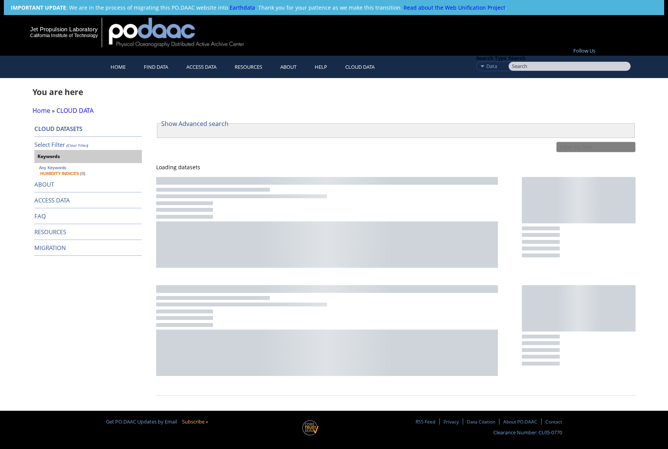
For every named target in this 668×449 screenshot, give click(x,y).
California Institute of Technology (64, 35)
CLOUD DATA (360, 66)
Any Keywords (52, 167)
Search (517, 57)
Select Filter (49, 144)
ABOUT (44, 184)
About (288, 66)
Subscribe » (195, 421)
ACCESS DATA (52, 200)
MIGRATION (50, 248)
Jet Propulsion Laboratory (63, 29)
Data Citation (481, 421)
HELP (321, 66)
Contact (553, 421)
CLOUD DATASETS (58, 129)
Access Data (201, 66)
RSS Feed (425, 421)
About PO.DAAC (520, 421)
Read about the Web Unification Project (454, 7)
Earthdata (242, 7)
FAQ (40, 216)
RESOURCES (248, 66)
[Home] (183, 32)
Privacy (451, 421)
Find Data (156, 66)
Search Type (491, 57)
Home (118, 66)
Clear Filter (77, 145)
